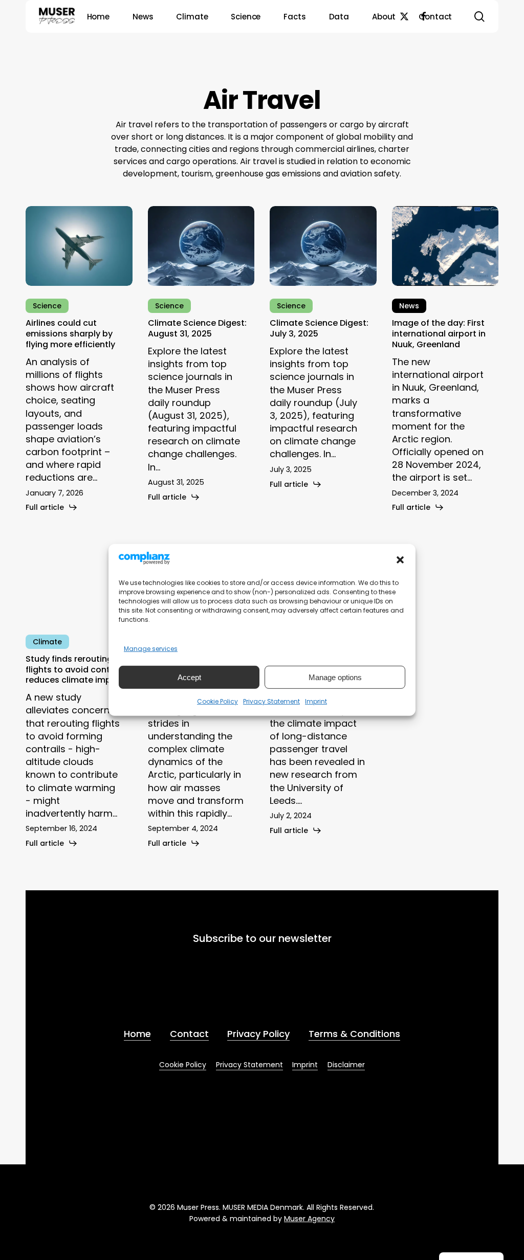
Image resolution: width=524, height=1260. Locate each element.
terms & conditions (298, 991)
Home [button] (137, 1033)
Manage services (151, 648)
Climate (47, 642)
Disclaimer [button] (346, 1065)
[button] (400, 560)
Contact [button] (189, 1033)
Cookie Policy (217, 701)
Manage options (335, 677)
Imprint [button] (305, 1065)
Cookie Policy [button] (182, 1065)
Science (47, 306)
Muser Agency (309, 1218)
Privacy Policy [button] (258, 1033)
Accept (189, 677)
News (409, 306)
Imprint (316, 701)
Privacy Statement (271, 701)
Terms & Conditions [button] (354, 1033)
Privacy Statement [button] (249, 1065)
